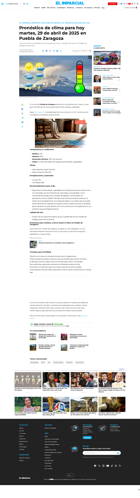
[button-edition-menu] (123, 7)
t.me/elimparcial (115, 426)
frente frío (69, 362)
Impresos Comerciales (52, 439)
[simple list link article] (107, 58)
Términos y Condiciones (107, 457)
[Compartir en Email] (57, 50)
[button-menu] (2, 4)
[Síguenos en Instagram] (126, 3)
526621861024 (88, 426)
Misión (47, 447)
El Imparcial (25, 23)
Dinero (21, 436)
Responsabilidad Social (52, 444)
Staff (46, 436)
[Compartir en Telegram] (54, 50)
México (21, 428)
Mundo (21, 430)
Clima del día (83, 23)
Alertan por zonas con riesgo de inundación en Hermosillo (47, 336)
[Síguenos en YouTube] (129, 3)
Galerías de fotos (24, 458)
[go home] (24, 478)
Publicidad (48, 463)
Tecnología (22, 447)
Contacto (47, 458)
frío (49, 362)
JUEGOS (37, 7)
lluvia (43, 362)
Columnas (79, 7)
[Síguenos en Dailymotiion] (120, 466)
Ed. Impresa (88, 7)
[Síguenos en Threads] (134, 3)
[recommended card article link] (33, 244)
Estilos (21, 444)
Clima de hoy (79, 362)
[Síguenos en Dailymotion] (137, 3)
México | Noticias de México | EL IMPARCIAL (54, 23)
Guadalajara (61, 7)
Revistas (97, 7)
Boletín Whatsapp (50, 428)
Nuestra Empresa (50, 450)
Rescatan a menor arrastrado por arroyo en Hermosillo (78, 336)
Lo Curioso (22, 433)
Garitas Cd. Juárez (130, 7)
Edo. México (51, 7)
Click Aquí (87, 437)
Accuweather (40, 112)
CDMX (43, 7)
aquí (67, 326)
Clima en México (58, 362)
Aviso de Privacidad (51, 442)
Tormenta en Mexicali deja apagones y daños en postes (79, 346)
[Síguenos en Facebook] (121, 3)
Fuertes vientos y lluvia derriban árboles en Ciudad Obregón (47, 346)
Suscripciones (49, 460)
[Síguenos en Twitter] (124, 3)
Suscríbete (112, 3)
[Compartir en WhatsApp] (43, 50)
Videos (21, 460)
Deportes (22, 439)
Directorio (48, 455)
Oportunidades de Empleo (53, 452)
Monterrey (70, 7)
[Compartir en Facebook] (46, 50)
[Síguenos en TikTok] (132, 3)
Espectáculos (23, 441)
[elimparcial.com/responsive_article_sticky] (139, 490)
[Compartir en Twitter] (50, 50)
